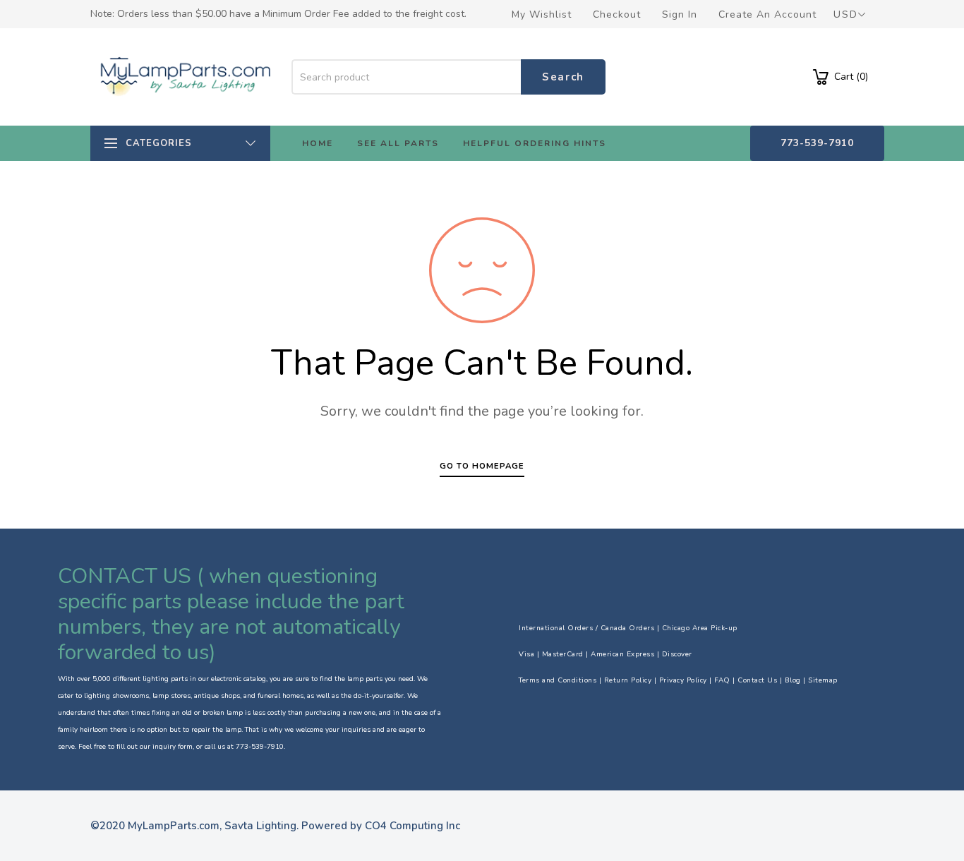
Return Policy (628, 680)
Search (563, 77)
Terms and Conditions (557, 680)
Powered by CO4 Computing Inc (380, 826)
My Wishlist (542, 14)
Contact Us (757, 680)
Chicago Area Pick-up (699, 628)
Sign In (679, 14)
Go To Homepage (482, 466)
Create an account (767, 14)
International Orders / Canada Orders (586, 628)
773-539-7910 (817, 143)
